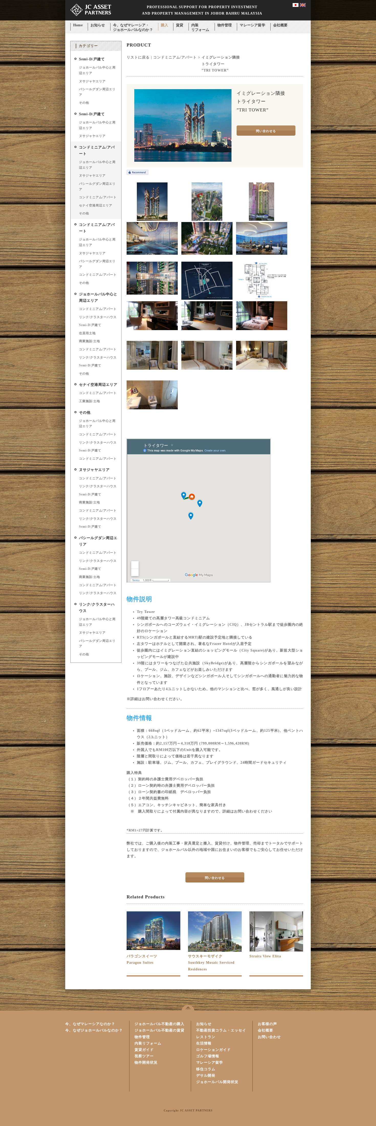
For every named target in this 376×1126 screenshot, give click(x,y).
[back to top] (188, 1008)
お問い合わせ (269, 1037)
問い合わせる (266, 131)
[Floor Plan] (261, 298)
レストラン (205, 1037)
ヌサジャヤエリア (92, 81)
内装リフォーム (200, 25)
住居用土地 (87, 333)
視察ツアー (144, 1056)
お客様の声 (267, 1024)
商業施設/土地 (89, 341)
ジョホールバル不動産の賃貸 (159, 1030)
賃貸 (179, 25)
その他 (84, 103)
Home (78, 25)
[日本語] (295, 6)
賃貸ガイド (144, 1050)
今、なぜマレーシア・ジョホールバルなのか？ (133, 25)
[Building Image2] (207, 220)
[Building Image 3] (261, 220)
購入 (164, 25)
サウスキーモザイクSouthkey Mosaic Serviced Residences (211, 962)
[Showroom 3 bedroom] (152, 368)
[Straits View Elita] (276, 950)
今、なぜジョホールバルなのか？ (94, 1030)
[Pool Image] (152, 254)
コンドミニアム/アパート (98, 197)
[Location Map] (207, 298)
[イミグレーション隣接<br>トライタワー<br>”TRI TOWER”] (182, 160)
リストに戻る (138, 57)
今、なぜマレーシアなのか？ (90, 1024)
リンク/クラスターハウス (98, 317)
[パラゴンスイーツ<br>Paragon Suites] (153, 949)
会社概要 (280, 25)
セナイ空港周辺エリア (95, 205)
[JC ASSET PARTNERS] (90, 19)
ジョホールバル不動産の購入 (159, 1024)
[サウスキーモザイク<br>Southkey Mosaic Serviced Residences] (215, 951)
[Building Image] (152, 220)
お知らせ (98, 25)
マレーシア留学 (252, 25)
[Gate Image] (207, 254)
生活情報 (204, 1043)
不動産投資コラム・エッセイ (221, 1030)
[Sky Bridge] (152, 293)
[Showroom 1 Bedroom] (261, 329)
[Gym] (261, 254)
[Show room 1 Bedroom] (207, 329)
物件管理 (224, 25)
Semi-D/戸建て (92, 59)
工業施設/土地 (89, 401)
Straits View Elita (265, 956)
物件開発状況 (146, 1062)
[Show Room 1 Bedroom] (152, 329)
